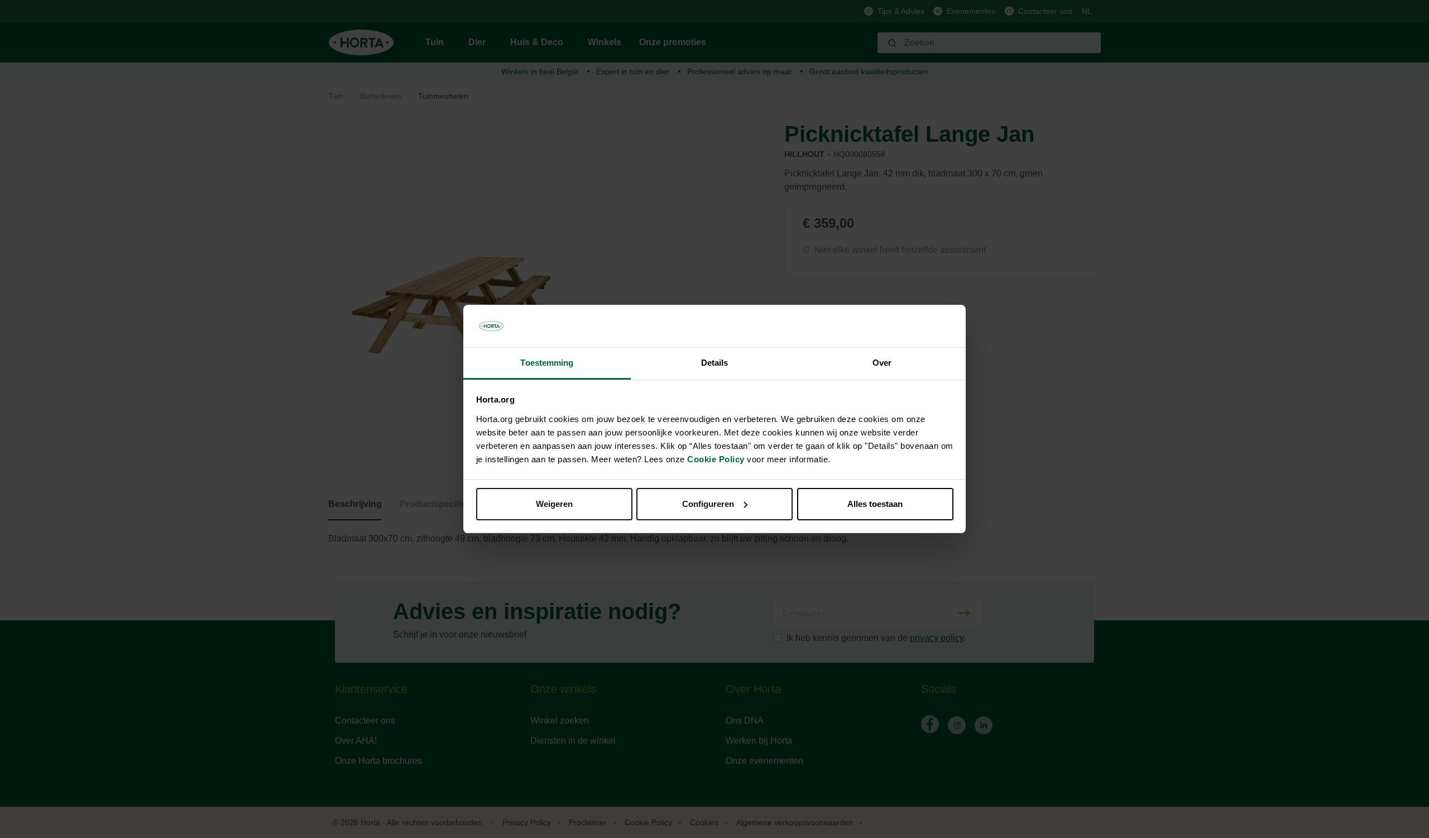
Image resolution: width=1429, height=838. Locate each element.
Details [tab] (714, 362)
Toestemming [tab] (546, 362)
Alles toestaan (875, 504)
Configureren (708, 504)
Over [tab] (881, 362)
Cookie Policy (716, 459)
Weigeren (554, 504)
